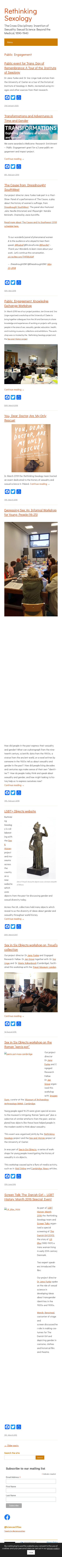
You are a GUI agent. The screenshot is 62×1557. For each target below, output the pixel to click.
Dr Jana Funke (44, 1281)
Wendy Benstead (45, 1312)
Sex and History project (17, 339)
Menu (10, 42)
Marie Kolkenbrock (27, 963)
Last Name (11, 1495)
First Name (11, 1486)
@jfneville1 (44, 244)
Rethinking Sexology (20, 14)
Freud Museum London (44, 966)
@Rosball (19, 244)
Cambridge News (40, 1168)
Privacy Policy (52, 1542)
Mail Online (20, 1168)
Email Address (13, 1477)
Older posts (11, 1445)
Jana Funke (33, 955)
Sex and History (37, 1137)
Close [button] (31, 1552)
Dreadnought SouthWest (16, 206)
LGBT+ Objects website (20, 811)
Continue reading (14, 158)
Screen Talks (43, 1223)
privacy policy (53, 1548)
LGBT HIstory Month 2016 (45, 1211)
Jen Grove (29, 959)
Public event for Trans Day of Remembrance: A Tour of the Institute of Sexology (30, 67)
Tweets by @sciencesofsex (14, 1531)
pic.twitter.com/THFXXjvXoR (21, 256)
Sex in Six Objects (27, 1149)
